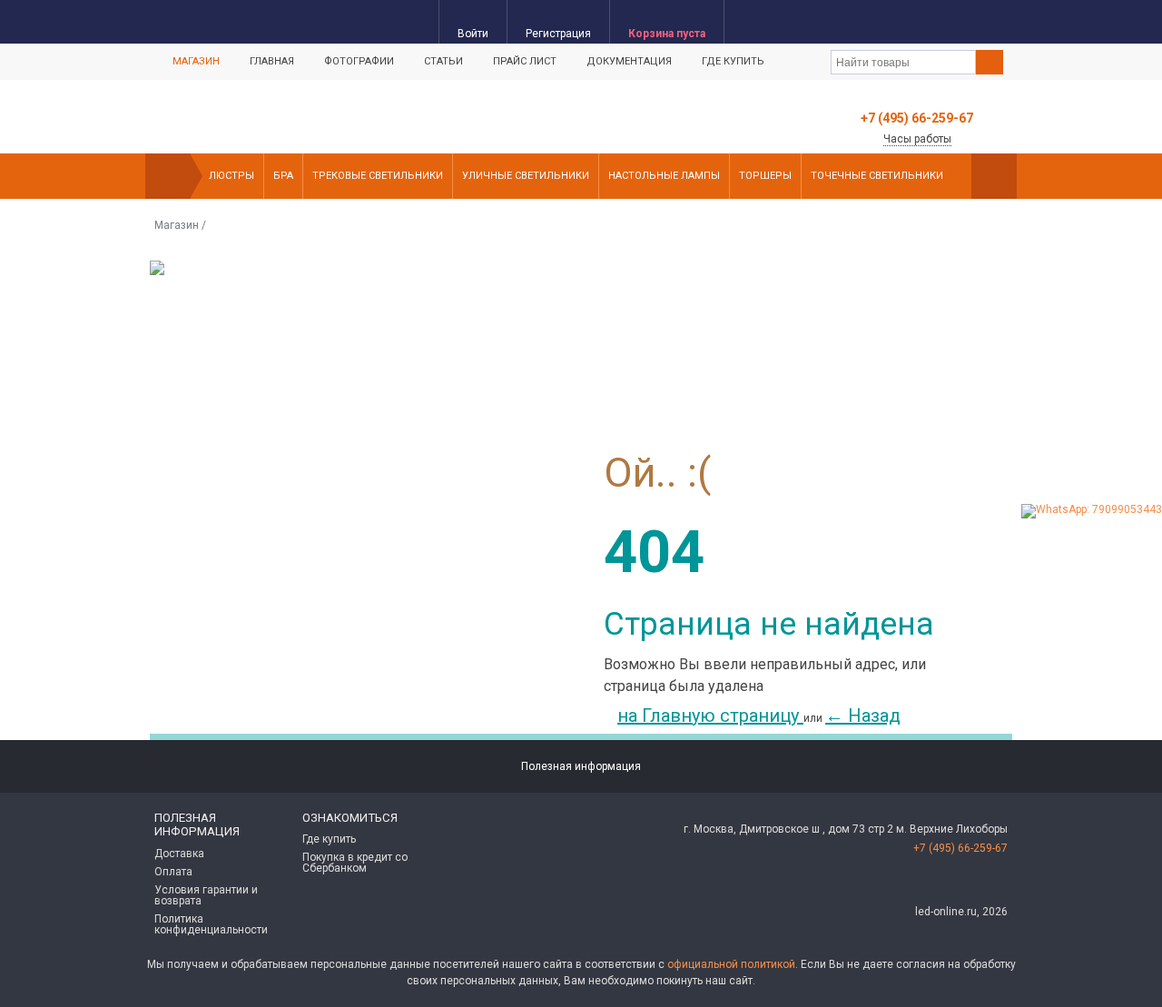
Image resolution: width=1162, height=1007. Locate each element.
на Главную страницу (710, 715)
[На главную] (168, 176)
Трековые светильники (377, 176)
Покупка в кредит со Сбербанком (355, 862)
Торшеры (765, 176)
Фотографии (359, 61)
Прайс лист (524, 61)
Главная (272, 61)
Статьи (443, 61)
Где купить (733, 61)
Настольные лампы (664, 176)
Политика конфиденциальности (211, 924)
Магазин (196, 61)
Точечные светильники (877, 176)
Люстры (231, 176)
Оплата (173, 871)
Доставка (179, 853)
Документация (629, 61)
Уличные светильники (525, 176)
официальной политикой (731, 964)
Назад (863, 715)
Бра (283, 176)
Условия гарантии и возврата (206, 895)
